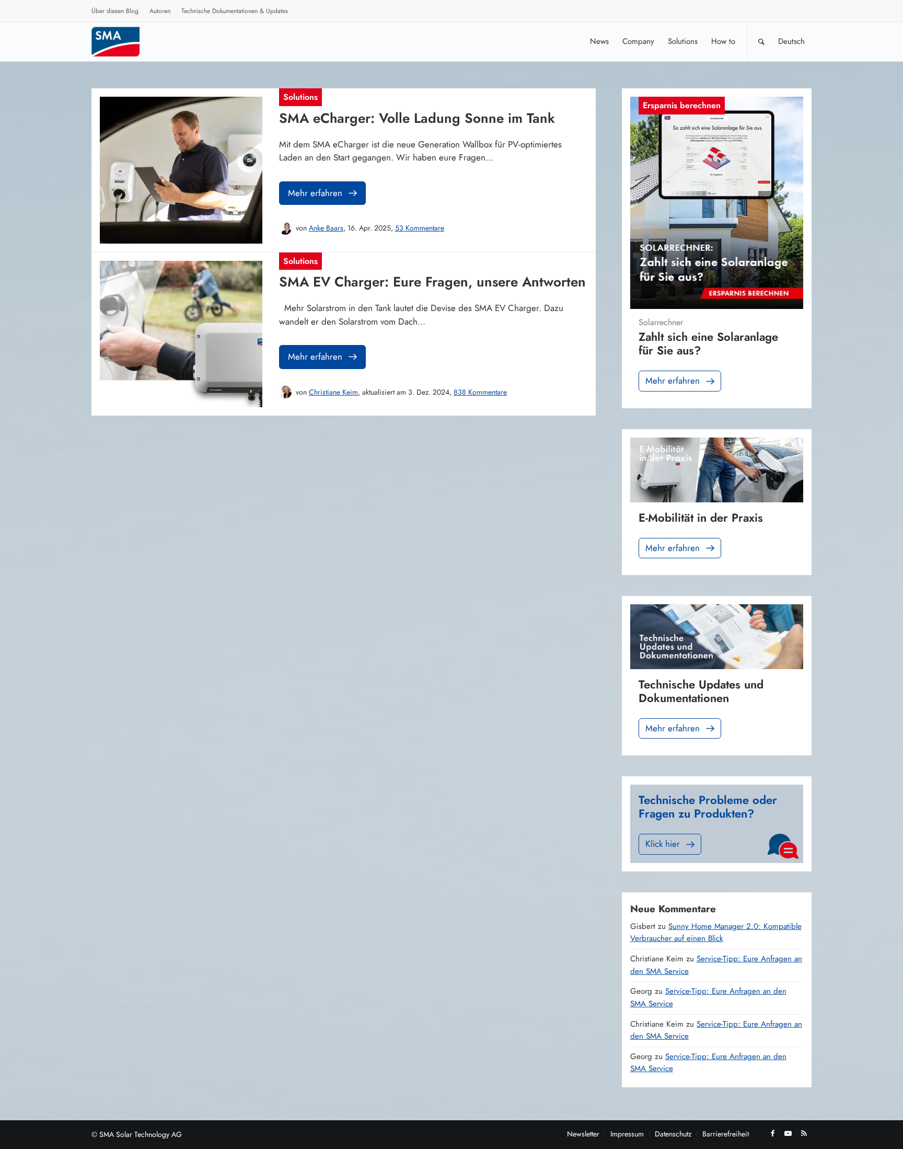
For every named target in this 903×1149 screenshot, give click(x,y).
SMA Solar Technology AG (140, 1134)
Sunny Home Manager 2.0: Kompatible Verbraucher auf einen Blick (716, 933)
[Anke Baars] (285, 228)
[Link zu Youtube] (788, 1133)
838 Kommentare (480, 392)
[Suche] (761, 41)
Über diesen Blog (114, 11)
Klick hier (662, 843)
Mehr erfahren (315, 193)
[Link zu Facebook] (772, 1133)
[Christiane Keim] (285, 392)
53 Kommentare (419, 228)
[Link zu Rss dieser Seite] (804, 1133)
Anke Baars (326, 228)
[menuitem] (115, 12)
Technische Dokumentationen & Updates (234, 11)
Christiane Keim (333, 392)
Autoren (159, 11)
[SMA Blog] (122, 41)
